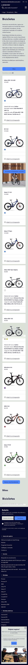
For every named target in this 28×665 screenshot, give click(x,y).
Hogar (4, 12)
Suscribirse (20, 518)
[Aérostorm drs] (14, 379)
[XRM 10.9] (14, 418)
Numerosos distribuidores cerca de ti (10, 1)
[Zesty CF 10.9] (14, 204)
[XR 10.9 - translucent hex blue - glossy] (5, 149)
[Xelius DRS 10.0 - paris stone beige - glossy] (5, 339)
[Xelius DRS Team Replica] (14, 282)
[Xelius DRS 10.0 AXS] (14, 92)
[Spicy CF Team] (14, 243)
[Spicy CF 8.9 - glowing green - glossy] (5, 465)
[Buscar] (3, 8)
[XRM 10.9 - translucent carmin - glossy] (5, 426)
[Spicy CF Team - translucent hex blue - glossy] (5, 251)
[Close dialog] (25, 628)
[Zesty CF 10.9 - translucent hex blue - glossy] (5, 213)
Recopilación (10, 12)
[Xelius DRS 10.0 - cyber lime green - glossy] (7, 339)
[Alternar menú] (26, 8)
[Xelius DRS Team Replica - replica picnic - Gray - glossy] (5, 290)
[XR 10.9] (14, 141)
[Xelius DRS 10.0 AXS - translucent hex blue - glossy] (5, 101)
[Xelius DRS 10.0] (14, 330)
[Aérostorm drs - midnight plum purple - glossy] (5, 388)
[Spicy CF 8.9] (14, 457)
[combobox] (12, 7)
